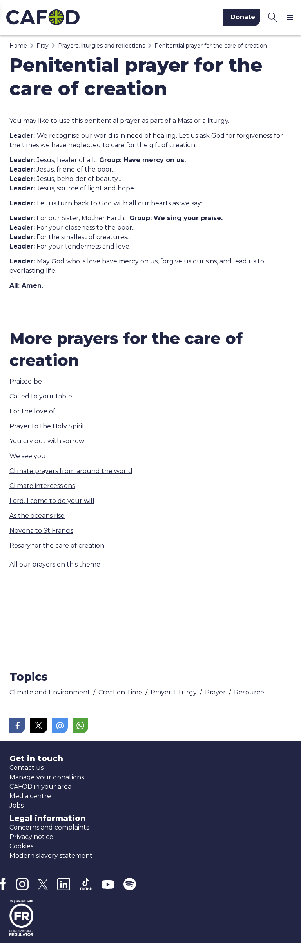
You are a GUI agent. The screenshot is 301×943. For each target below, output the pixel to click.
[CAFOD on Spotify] (129, 884)
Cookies (21, 846)
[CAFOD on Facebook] (3, 884)
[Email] (60, 725)
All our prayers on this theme (54, 564)
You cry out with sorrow (46, 441)
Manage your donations (46, 777)
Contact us (26, 767)
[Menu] (291, 17)
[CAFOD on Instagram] (22, 884)
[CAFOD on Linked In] (63, 884)
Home (18, 45)
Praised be (25, 381)
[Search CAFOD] (272, 17)
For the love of (32, 411)
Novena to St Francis (41, 530)
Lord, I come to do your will (51, 500)
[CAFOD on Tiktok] (86, 884)
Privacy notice (31, 837)
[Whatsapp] (80, 725)
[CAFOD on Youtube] (108, 884)
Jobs (16, 805)
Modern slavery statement (50, 855)
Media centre (30, 796)
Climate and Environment (49, 692)
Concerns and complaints (49, 827)
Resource (249, 692)
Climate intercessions (42, 486)
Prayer (215, 692)
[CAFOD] (73, 17)
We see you (27, 456)
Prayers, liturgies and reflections (101, 45)
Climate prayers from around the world (70, 471)
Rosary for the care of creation (56, 545)
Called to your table (40, 396)
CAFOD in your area (40, 786)
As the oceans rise (37, 515)
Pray (42, 45)
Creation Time (120, 692)
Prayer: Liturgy (173, 692)
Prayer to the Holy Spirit (47, 426)
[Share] (17, 725)
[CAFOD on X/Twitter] (43, 884)
